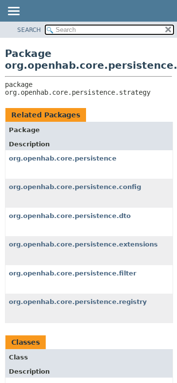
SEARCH (29, 30)
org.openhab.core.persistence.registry (78, 301)
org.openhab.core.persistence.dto (70, 215)
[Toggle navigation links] (13, 12)
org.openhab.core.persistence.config (75, 187)
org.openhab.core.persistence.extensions (83, 244)
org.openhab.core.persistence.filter (72, 273)
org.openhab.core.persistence (63, 158)
